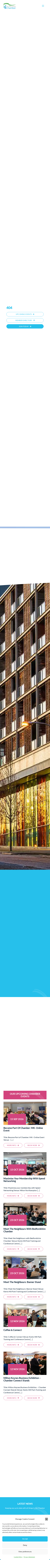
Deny (25, 1545)
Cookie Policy (18, 1557)
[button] (46, 1519)
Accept (25, 1539)
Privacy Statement (29, 1557)
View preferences (25, 1552)
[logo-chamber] (9, 4)
